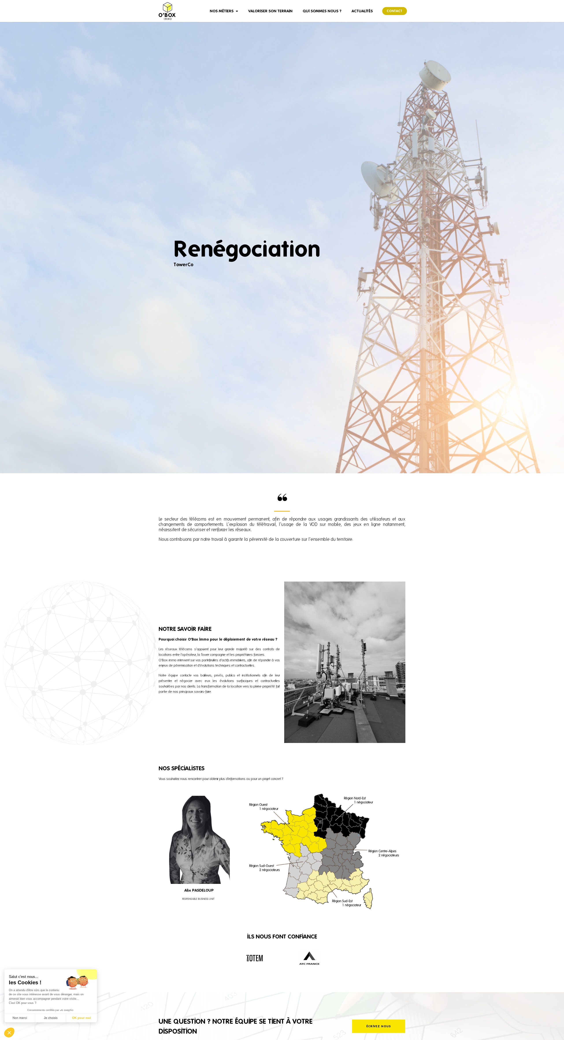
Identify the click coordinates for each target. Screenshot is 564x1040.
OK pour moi (81, 1018)
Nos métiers (222, 11)
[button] (9, 1032)
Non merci (20, 1018)
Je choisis (51, 1018)
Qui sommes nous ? (322, 11)
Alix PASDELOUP (199, 890)
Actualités (362, 11)
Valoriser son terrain (270, 11)
